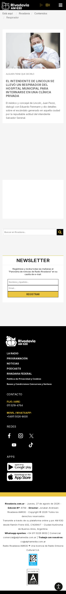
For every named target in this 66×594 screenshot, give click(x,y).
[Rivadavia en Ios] (20, 477)
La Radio (12, 353)
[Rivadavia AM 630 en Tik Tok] (31, 444)
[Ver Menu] (60, 5)
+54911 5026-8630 (17, 416)
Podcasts (14, 368)
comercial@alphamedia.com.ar (19, 537)
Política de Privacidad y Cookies (24, 379)
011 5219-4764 (15, 405)
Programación (17, 358)
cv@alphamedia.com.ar (33, 541)
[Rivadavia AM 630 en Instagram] (22, 435)
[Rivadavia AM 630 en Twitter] (33, 435)
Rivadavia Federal (19, 373)
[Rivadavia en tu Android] (20, 467)
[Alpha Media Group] (33, 577)
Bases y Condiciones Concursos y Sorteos (29, 384)
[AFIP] (33, 559)
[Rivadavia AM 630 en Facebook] (11, 435)
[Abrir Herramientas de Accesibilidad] (58, 587)
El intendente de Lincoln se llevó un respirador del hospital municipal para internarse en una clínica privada (30, 88)
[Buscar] (60, 232)
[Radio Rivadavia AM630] (15, 6)
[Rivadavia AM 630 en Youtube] (14, 444)
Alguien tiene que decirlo (20, 74)
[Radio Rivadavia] (20, 340)
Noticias (13, 363)
